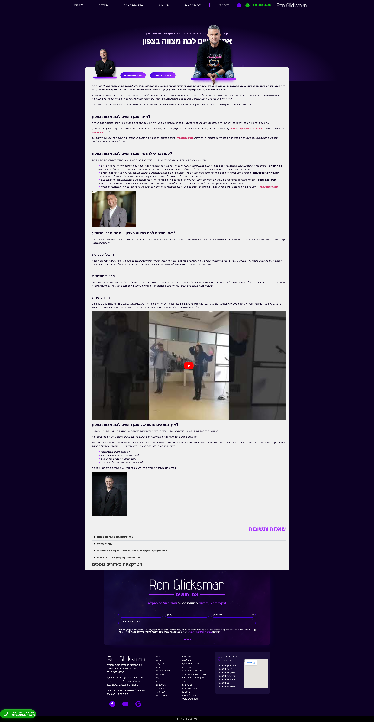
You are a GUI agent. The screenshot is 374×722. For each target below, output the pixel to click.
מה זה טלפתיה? (104, 543)
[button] (189, 537)
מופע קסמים (98, 132)
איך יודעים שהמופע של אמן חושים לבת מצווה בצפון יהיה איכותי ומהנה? (132, 550)
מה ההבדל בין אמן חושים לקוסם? (246, 128)
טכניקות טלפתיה (185, 137)
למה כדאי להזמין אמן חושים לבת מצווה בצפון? (120, 557)
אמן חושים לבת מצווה (186, 33)
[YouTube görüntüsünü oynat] (189, 365)
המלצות (103, 5)
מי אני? (78, 5)
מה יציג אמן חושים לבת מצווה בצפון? (115, 537)
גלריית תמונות (193, 5)
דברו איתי (223, 5)
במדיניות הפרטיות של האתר (200, 632)
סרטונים (164, 5)
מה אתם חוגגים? (133, 5)
